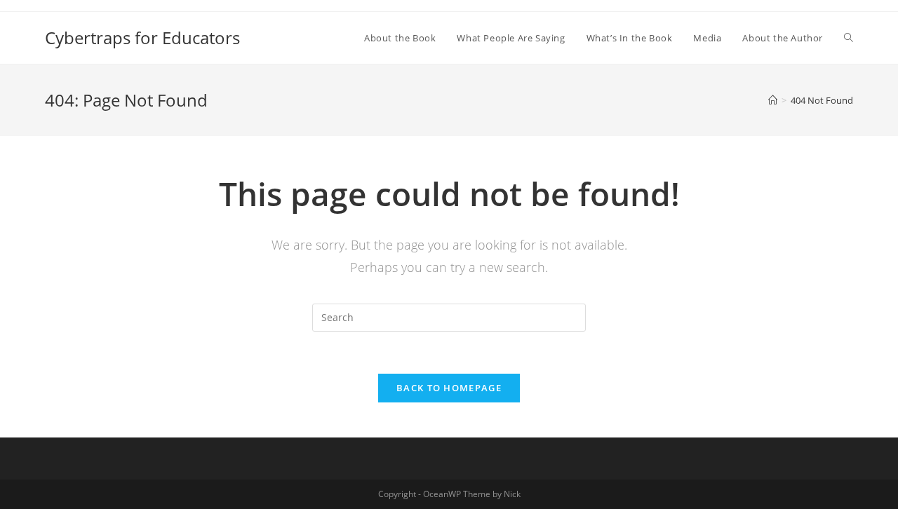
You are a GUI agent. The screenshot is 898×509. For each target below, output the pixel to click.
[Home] (772, 100)
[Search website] (848, 38)
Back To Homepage (449, 387)
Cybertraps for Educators (142, 37)
